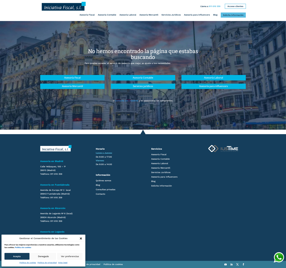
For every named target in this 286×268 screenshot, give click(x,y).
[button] (80, 238)
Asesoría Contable (107, 15)
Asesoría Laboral (127, 15)
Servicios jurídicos (143, 86)
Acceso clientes (235, 6)
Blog (215, 15)
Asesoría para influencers (197, 15)
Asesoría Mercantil (148, 15)
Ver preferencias (70, 256)
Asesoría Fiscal (87, 15)
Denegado (43, 256)
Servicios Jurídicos (171, 15)
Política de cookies (23, 247)
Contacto (100, 194)
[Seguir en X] (237, 264)
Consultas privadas (105, 189)
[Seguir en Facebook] (243, 264)
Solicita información (233, 15)
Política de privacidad (47, 263)
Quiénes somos (103, 180)
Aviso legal (62, 263)
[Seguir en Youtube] (225, 264)
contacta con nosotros (126, 100)
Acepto (17, 256)
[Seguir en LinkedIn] (231, 264)
